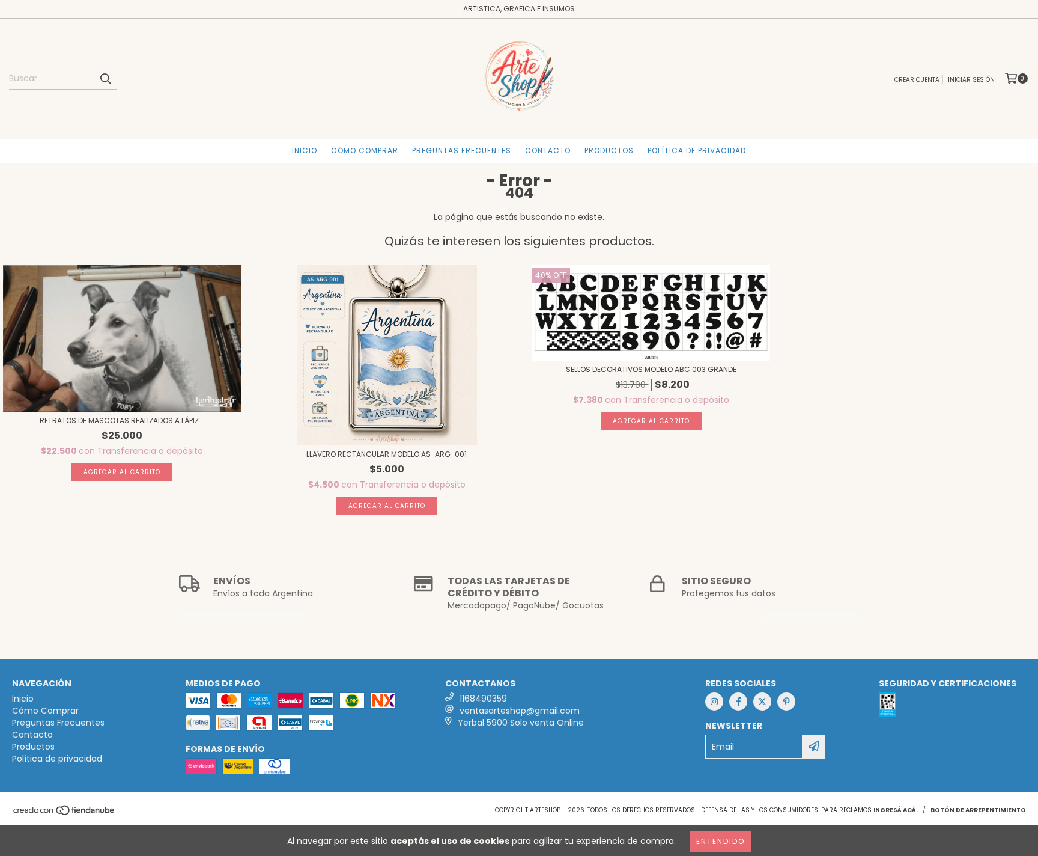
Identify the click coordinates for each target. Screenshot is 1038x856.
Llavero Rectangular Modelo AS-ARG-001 (386, 454)
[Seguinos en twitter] (762, 701)
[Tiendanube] (64, 813)
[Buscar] (105, 79)
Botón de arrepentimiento (978, 810)
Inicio (304, 150)
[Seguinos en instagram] (714, 701)
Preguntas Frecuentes (461, 150)
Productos (609, 150)
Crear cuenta (916, 79)
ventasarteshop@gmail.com (520, 711)
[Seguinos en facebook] (738, 701)
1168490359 (483, 698)
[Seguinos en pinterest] (786, 701)
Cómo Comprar (364, 150)
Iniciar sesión (971, 79)
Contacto (548, 150)
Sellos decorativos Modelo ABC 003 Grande (651, 369)
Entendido (720, 841)
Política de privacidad (697, 150)
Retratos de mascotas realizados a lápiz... (122, 420)
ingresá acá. (895, 810)
